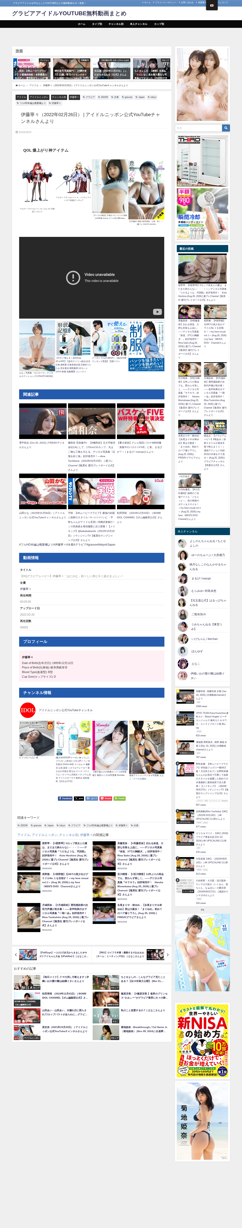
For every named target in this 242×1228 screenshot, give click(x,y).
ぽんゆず (197, 651)
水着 (116, 97)
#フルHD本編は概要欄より (36, 544)
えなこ (196, 663)
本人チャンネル (138, 24)
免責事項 (202, 2)
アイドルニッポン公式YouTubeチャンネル (66, 710)
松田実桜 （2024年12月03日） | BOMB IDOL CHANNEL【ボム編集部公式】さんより (139, 517)
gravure (128, 97)
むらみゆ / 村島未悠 (204, 590)
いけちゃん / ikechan (205, 638)
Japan (141, 97)
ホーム (147, 2)
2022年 (104, 97)
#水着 (70, 544)
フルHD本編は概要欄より (33, 103)
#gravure (92, 544)
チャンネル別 (116, 24)
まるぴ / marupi (201, 578)
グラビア (90, 97)
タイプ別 (97, 24)
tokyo (153, 97)
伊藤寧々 (74, 97)
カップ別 (159, 24)
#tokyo (102, 544)
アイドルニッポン (39, 97)
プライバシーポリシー (165, 2)
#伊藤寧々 (59, 544)
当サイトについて (219, 2)
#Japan (110, 544)
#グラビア (80, 544)
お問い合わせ (187, 2)
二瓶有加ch (199, 614)
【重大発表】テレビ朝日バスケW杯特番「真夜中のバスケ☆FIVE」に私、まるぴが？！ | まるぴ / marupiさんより (139, 447)
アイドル (21, 97)
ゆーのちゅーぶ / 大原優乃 (208, 555)
